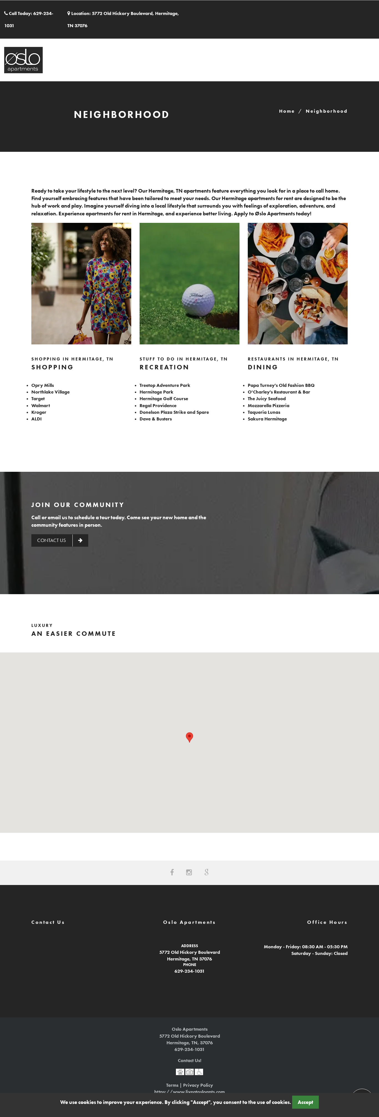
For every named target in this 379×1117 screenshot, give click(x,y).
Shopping (52, 367)
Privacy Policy (198, 1085)
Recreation (165, 367)
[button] (189, 737)
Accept (305, 1102)
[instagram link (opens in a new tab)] (189, 872)
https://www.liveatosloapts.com (189, 1092)
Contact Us (52, 540)
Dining (263, 367)
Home (287, 111)
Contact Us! (189, 1060)
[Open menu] (366, 13)
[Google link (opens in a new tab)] (206, 872)
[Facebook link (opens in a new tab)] (172, 872)
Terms (172, 1085)
